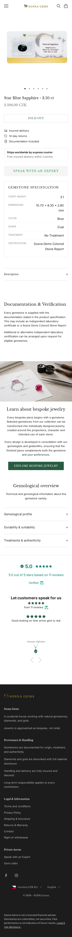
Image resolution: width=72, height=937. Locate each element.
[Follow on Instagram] (16, 875)
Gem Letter (11, 863)
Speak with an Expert (17, 856)
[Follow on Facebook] (6, 875)
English (51, 887)
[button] (33, 660)
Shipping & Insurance (17, 818)
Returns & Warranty (16, 825)
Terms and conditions (17, 806)
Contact (9, 831)
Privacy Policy (12, 812)
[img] (36, 603)
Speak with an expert (36, 171)
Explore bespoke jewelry (36, 465)
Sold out (36, 118)
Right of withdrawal (16, 837)
